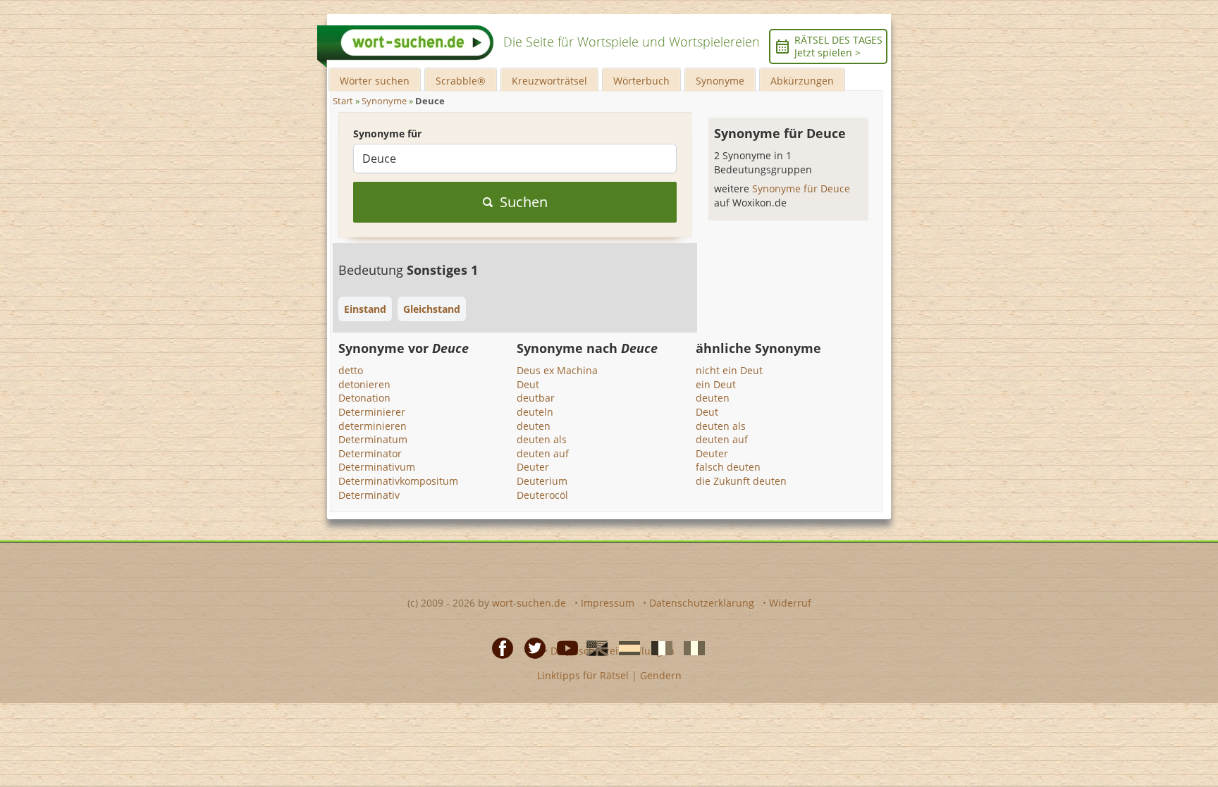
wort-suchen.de (529, 602)
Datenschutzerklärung (701, 602)
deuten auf (543, 453)
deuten (533, 426)
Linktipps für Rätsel (583, 675)
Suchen (524, 201)
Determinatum (372, 439)
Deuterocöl (542, 495)
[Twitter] (531, 647)
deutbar (536, 397)
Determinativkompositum (398, 481)
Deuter (533, 466)
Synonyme (720, 80)
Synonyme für (387, 133)
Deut (528, 384)
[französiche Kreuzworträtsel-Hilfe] (657, 647)
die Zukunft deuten (741, 481)
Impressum (607, 602)
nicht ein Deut (729, 370)
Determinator (370, 453)
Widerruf (790, 602)
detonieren (364, 384)
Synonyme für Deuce (801, 188)
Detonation (364, 397)
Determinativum (376, 466)
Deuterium (542, 481)
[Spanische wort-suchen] (625, 647)
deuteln (535, 412)
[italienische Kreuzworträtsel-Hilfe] (690, 647)
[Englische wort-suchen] (593, 647)
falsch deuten (728, 466)
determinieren (372, 426)
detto (350, 370)
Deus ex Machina (557, 370)
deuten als (542, 439)
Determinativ (369, 495)
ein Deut (716, 384)
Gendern (661, 675)
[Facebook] (498, 647)
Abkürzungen (802, 80)
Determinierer (371, 412)
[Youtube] (563, 647)
